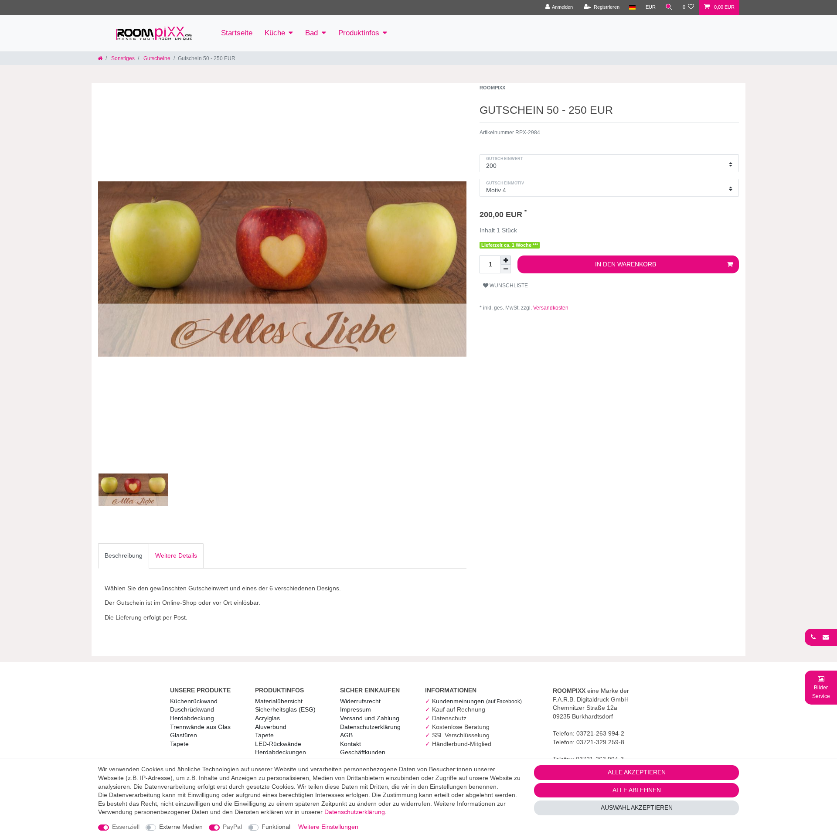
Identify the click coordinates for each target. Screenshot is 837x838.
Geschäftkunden (362, 752)
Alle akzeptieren (637, 772)
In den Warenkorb (625, 264)
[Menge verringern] (505, 269)
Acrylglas (267, 718)
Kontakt (350, 743)
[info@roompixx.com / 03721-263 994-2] (821, 637)
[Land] (632, 7)
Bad (311, 33)
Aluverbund (270, 726)
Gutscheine (156, 58)
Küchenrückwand (194, 701)
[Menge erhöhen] (505, 260)
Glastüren (183, 735)
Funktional (276, 826)
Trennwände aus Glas (200, 726)
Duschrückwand (192, 709)
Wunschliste (508, 286)
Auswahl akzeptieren (637, 807)
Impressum (355, 709)
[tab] (123, 556)
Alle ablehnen (636, 790)
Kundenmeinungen (477, 701)
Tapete (179, 743)
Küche (275, 33)
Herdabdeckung (192, 718)
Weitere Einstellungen (328, 826)
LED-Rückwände (278, 743)
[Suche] (669, 7)
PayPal (232, 826)
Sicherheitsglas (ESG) (285, 709)
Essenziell (126, 826)
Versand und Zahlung (369, 718)
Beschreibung (124, 555)
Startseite (236, 33)
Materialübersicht (279, 701)
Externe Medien (181, 826)
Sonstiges (122, 58)
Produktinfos (358, 33)
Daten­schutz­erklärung (370, 726)
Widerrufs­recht (360, 701)
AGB (346, 735)
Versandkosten (550, 308)
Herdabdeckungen (280, 752)
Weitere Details (176, 555)
